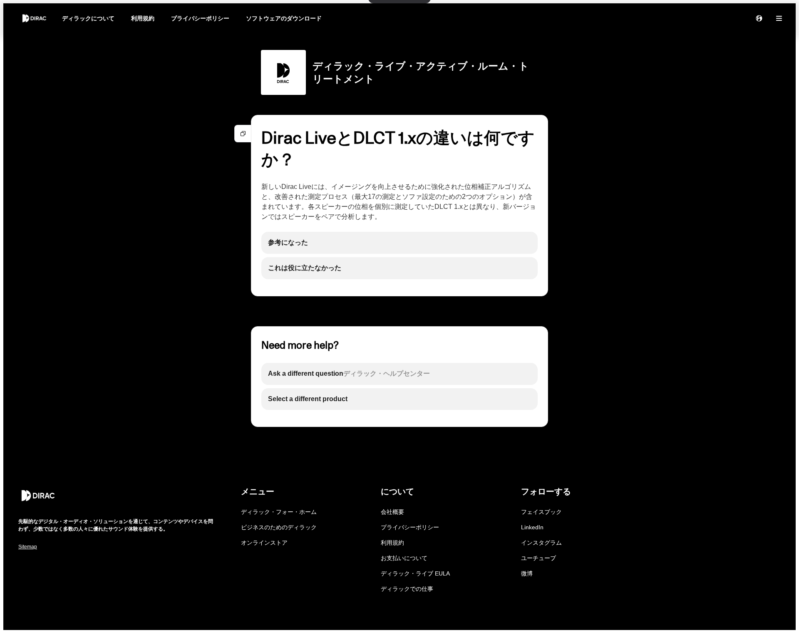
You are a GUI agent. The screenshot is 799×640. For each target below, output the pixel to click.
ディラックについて (88, 18)
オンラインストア (264, 542)
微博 (527, 573)
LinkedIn (532, 527)
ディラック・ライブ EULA (415, 573)
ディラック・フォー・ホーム (279, 512)
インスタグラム (541, 542)
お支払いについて (404, 558)
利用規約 (142, 18)
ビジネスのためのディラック (279, 527)
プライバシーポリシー (200, 18)
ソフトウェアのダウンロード (284, 18)
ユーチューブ (538, 558)
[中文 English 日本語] (759, 18)
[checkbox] (399, 243)
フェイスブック (541, 512)
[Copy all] (243, 133)
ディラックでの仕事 (407, 588)
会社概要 (392, 512)
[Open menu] (779, 18)
